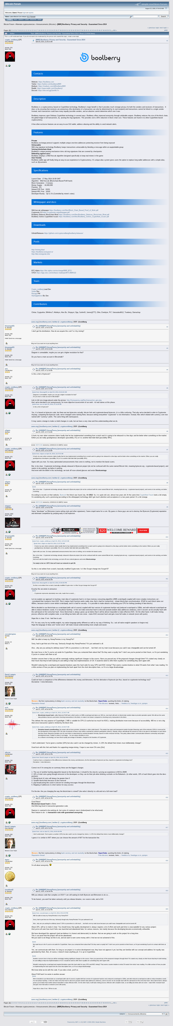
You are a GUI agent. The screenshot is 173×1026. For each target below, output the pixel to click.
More (39, 19)
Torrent (33, 16)
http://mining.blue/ (38, 250)
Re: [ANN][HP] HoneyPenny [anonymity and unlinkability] (58, 326)
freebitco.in (126, 703)
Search (20, 19)
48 (104, 30)
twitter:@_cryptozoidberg (62, 322)
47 (101, 30)
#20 (167, 909)
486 (114, 30)
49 (106, 30)
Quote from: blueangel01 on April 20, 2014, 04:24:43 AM (49, 392)
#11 (167, 578)
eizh (6, 708)
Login (27, 19)
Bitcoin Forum (9, 24)
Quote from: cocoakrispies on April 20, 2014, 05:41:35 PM (50, 913)
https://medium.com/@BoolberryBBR (52, 86)
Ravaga (34, 294)
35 (76, 30)
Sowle (34, 291)
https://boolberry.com (46, 82)
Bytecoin (63, 495)
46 (99, 30)
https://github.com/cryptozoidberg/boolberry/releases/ (63, 233)
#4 (167, 369)
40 (86, 30)
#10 (167, 537)
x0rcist (7, 752)
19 (41, 30)
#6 (167, 431)
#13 (167, 675)
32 (69, 30)
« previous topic (153, 28)
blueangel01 (9, 326)
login (24, 12)
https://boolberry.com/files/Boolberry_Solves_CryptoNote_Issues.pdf (84, 217)
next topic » (164, 28)
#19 (167, 890)
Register (33, 19)
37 (80, 30)
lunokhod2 (9, 890)
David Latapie (10, 674)
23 (50, 30)
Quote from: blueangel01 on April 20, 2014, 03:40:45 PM (49, 582)
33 (71, 30)
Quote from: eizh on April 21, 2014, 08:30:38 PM (47, 831)
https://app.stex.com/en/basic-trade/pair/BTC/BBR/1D (56, 273)
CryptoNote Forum (146, 495)
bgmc (7, 860)
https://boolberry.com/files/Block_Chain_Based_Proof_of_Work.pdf (73, 210)
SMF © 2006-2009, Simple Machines (94, 1022)
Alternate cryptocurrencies (25, 24)
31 (67, 30)
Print (166, 30)
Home (9, 19)
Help (15, 19)
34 (73, 30)
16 (35, 30)
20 (43, 30)
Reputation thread (38, 703)
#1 (167, 40)
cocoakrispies (10, 634)
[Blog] (9, 703)
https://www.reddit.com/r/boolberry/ (50, 88)
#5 (167, 388)
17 (37, 30)
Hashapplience (37, 296)
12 (26, 30)
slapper (8, 506)
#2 (167, 327)
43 (93, 30)
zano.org (34, 322)
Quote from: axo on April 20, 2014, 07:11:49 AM (46, 404)
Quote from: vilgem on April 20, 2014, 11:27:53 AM (47, 453)
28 (61, 30)
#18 (167, 860)
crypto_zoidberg (11, 40)
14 (30, 30)
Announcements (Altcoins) (46, 24)
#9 (167, 507)
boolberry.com (45, 322)
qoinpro (144, 703)
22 (48, 30)
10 (22, 30)
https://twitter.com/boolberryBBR (49, 84)
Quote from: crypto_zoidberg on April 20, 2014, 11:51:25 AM (50, 541)
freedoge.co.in (136, 703)
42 (91, 30)
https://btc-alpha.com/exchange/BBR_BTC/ (56, 271)
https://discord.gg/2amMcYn (48, 90)
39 (84, 30)
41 (89, 30)
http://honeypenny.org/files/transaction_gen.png (84, 400)
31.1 (28, 16)
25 (54, 30)
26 (56, 30)
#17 (167, 827)
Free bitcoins (103, 703)
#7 (167, 449)
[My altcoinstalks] (9, 531)
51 (110, 30)
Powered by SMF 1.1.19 (74, 1022)
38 (82, 30)
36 (78, 30)
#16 (167, 797)
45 (97, 30)
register (30, 12)
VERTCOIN (39, 445)
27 (58, 30)
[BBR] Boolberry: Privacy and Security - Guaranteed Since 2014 (82, 24)
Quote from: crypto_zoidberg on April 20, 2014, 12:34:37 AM (50, 712)
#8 (167, 483)
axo (6, 369)
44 (95, 30)
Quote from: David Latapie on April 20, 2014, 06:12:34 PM (50, 757)
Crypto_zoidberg (37, 289)
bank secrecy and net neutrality (72, 701)
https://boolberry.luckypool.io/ (42, 252)
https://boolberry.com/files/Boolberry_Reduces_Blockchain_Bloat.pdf (84, 215)
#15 (167, 753)
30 (65, 30)
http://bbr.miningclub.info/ (41, 254)
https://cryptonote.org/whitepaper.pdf (56, 212)
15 (33, 30)
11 (24, 30)
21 (45, 30)
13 (28, 30)
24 (52, 30)
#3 (167, 348)
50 (108, 30)
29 (63, 30)
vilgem (7, 430)
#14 (167, 708)
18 (39, 30)
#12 (167, 635)
